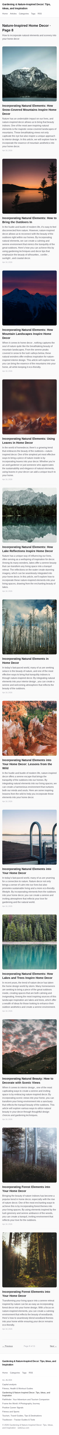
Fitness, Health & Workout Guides (17, 1388)
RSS (40, 13)
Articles (13, 13)
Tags (33, 13)
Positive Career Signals (12, 1407)
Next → (53, 1346)
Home (5, 13)
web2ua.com (23, 1428)
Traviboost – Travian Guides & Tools (18, 1420)
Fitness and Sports (10, 1411)
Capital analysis (9, 1384)
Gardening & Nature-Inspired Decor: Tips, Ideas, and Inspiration (26, 6)
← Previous (7, 1346)
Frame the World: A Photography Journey (21, 1403)
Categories (24, 13)
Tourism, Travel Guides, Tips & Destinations (22, 1415)
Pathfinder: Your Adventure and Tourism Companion (25, 1399)
